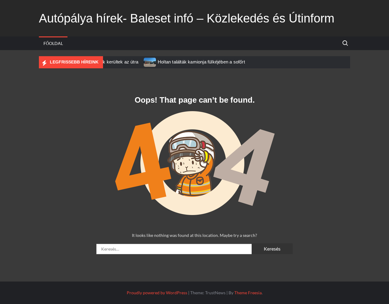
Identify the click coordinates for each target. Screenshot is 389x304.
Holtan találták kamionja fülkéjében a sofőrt (201, 61)
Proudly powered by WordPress (157, 292)
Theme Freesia (248, 292)
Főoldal (53, 43)
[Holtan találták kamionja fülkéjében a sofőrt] (150, 61)
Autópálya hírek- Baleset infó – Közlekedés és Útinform (186, 18)
